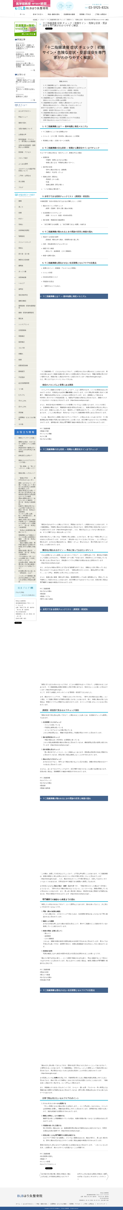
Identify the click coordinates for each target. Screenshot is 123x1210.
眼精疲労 (22, 371)
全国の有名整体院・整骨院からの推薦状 (27, 146)
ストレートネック (25, 242)
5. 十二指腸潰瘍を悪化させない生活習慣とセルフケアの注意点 (63, 95)
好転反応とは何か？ (25, 455)
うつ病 (21, 389)
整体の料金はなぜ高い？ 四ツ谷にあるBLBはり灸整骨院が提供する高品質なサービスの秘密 (27, 493)
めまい (21, 218)
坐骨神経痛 (22, 277)
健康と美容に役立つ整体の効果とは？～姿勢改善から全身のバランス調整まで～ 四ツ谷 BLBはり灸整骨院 (27, 523)
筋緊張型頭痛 (23, 365)
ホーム (22, 15)
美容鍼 (21, 412)
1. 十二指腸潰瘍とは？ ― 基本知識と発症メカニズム (60, 85)
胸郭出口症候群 (24, 260)
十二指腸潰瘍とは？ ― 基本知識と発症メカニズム (57, 98)
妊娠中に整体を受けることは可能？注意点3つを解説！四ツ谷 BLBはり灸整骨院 (27, 509)
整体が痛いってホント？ (27, 473)
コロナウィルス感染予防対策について (27, 170)
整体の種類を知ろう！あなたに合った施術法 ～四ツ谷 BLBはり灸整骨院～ (27, 501)
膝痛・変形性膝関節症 (26, 312)
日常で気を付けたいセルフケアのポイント (57, 120)
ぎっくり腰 (22, 271)
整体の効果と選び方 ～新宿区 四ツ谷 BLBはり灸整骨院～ (27, 552)
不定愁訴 (22, 377)
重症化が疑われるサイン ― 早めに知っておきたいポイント (62, 105)
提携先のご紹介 (22, 96)
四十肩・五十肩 (24, 254)
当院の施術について (25, 128)
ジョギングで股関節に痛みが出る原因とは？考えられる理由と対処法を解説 (27, 578)
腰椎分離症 (22, 301)
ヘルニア (22, 283)
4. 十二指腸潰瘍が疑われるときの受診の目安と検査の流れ (62, 93)
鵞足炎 (21, 318)
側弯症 (21, 289)
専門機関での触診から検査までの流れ (55, 115)
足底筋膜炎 (22, 330)
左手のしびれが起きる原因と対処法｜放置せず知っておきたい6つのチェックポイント (92, 1176)
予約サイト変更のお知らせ (25, 90)
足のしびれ (22, 406)
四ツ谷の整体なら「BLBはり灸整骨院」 (61, 1208)
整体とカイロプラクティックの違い (27, 461)
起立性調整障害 (24, 383)
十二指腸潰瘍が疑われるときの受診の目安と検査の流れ (59, 113)
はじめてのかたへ (38, 15)
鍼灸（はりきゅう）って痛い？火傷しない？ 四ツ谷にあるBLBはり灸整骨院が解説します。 (27, 486)
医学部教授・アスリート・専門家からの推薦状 (27, 140)
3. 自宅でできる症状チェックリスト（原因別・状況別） (61, 90)
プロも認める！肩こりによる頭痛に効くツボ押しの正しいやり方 (27, 558)
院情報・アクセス (85, 15)
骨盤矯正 (22, 336)
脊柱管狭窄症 (23, 295)
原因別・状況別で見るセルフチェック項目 (57, 110)
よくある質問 (23, 164)
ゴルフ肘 (22, 348)
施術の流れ (22, 123)
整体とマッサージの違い (27, 438)
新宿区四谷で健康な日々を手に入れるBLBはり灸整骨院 (27, 449)
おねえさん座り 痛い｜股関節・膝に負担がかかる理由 (25, 65)
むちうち (22, 395)
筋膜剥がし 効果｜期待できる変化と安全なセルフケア (25, 56)
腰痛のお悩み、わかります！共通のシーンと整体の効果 (27, 443)
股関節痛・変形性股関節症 (27, 307)
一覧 (33, 70)
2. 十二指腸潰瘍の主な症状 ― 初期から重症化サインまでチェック (64, 88)
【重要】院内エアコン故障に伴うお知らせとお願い (25, 81)
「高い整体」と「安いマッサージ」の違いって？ (27, 467)
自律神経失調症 (24, 230)
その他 (21, 424)
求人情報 (22, 181)
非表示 (65, 81)
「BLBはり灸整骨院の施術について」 (27, 531)
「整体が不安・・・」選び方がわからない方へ (27, 479)
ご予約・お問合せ (101, 15)
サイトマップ (101, 1204)
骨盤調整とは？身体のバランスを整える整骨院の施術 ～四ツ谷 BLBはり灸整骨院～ (27, 538)
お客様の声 (22, 134)
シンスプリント (24, 324)
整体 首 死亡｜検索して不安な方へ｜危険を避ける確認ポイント (25, 47)
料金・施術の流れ (54, 15)
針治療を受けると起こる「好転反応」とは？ (27, 572)
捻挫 (20, 359)
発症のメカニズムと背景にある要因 (54, 100)
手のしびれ (22, 401)
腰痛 (20, 201)
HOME (35, 19)
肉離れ (21, 354)
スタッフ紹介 (23, 158)
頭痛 (20, 213)
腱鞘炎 (21, 265)
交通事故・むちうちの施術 (69, 15)
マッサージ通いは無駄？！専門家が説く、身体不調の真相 (27, 515)
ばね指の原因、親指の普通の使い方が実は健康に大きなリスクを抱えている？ (27, 565)
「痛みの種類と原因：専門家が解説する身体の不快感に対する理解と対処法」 (27, 545)
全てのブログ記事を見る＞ (29, 595)
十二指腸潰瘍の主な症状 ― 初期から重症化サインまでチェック (61, 103)
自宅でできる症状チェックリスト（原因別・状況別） (58, 108)
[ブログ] (25, 590)
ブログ (42, 19)
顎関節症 (22, 236)
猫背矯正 (22, 342)
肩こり (21, 207)
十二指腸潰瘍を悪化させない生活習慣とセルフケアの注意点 (60, 117)
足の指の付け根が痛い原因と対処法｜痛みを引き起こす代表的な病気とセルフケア (56, 1175)
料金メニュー (23, 117)
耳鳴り (21, 224)
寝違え (21, 248)
